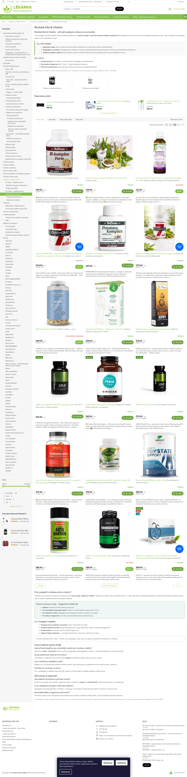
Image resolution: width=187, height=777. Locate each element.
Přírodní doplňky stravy (11, 66)
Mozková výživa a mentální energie (17, 130)
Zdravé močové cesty (10, 211)
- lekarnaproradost (9, 734)
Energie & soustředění (13, 44)
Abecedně (79, 119)
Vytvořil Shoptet (179, 772)
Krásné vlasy (9, 89)
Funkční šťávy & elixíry (13, 101)
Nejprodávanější (65, 119)
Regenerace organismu (14, 112)
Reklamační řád (7, 750)
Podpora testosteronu (14, 197)
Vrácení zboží (6, 745)
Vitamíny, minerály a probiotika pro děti (17, 73)
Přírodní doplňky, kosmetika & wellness (16, 173)
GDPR (4, 742)
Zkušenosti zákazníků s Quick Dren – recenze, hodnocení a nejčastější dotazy (162, 735)
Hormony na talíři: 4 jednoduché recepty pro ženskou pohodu (163, 725)
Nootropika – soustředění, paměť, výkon (17, 135)
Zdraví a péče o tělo (10, 171)
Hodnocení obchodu (9, 748)
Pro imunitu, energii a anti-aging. (17, 110)
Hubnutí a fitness (9, 165)
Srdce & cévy (10, 77)
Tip (8, 502)
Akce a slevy (9, 60)
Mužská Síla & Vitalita (13, 194)
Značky (5, 238)
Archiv (146, 765)
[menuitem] (7, 16)
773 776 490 (103, 729)
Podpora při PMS (11, 188)
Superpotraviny (10, 150)
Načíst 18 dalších (109, 586)
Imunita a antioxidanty (13, 107)
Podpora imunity (11, 95)
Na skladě (11, 493)
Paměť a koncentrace (14, 138)
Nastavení (65, 772)
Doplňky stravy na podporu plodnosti (18, 159)
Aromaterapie (10, 226)
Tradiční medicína (9, 214)
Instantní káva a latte (13, 98)
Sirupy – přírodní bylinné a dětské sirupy (16, 85)
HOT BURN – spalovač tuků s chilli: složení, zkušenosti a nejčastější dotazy (161, 745)
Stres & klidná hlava (13, 141)
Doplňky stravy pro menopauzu (17, 185)
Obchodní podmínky (9, 736)
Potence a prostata (13, 200)
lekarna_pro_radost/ (106, 739)
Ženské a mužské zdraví (11, 179)
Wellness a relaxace (10, 223)
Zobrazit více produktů (108, 113)
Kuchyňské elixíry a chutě (14, 104)
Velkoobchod (69, 2)
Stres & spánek (10, 47)
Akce (9, 496)
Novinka (10, 499)
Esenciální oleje (11, 229)
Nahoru (41, 586)
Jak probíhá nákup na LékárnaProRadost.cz (17, 739)
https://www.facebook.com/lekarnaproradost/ (115, 735)
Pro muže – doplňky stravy (14, 191)
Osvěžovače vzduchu (12, 232)
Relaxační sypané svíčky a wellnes (17, 235)
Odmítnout (107, 763)
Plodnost (6, 203)
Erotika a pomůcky (9, 168)
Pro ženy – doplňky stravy (14, 182)
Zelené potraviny (11, 153)
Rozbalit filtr (15, 506)
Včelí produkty (10, 147)
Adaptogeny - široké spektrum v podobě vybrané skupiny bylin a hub (17, 53)
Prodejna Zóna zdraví (10, 176)
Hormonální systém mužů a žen (16, 209)
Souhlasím (121, 763)
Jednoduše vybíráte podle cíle (13, 33)
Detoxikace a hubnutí (12, 36)
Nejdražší (52, 119)
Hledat (119, 9)
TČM (7, 220)
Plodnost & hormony (12, 50)
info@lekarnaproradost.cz (108, 726)
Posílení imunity (8, 162)
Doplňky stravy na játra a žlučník (14, 57)
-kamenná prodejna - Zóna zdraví (90, 2)
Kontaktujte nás (113, 2)
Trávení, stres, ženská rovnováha (16, 217)
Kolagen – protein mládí (14, 92)
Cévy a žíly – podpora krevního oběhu (16, 80)
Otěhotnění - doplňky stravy (15, 206)
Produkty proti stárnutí (15, 118)
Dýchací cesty (10, 144)
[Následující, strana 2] (178, 586)
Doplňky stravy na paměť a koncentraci (17, 122)
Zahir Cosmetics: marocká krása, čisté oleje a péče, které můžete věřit (162, 755)
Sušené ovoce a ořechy (13, 156)
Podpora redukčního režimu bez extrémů (16, 40)
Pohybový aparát (12, 115)
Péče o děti (9, 69)
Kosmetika (6, 63)
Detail (179, 191)
